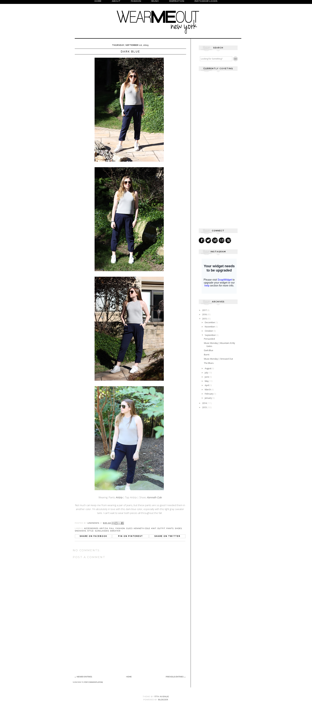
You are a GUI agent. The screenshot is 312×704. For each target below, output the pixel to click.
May (207, 381)
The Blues (209, 363)
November (210, 326)
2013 (204, 407)
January (208, 397)
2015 (204, 318)
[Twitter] (208, 240)
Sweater (115, 531)
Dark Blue (208, 350)
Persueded (209, 338)
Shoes (178, 528)
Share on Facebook (93, 536)
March (208, 389)
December (210, 322)
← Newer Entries (83, 677)
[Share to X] (119, 523)
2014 (204, 403)
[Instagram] (215, 240)
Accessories (91, 528)
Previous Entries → (176, 677)
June (207, 376)
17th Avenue (161, 696)
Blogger (163, 699)
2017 (204, 310)
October (209, 330)
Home (129, 677)
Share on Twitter (167, 536)
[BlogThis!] (116, 523)
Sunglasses (102, 531)
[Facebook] (201, 240)
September (210, 335)
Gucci (129, 528)
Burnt (206, 354)
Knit (153, 528)
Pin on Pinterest (130, 536)
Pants (170, 528)
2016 (204, 314)
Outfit (161, 528)
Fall (111, 528)
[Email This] (113, 523)
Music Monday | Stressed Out (218, 358)
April (207, 385)
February (209, 393)
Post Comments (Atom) (93, 682)
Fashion (120, 528)
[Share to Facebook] (122, 523)
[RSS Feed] (228, 240)
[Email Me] (221, 240)
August (208, 368)
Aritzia (103, 528)
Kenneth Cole (154, 497)
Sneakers (80, 531)
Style (90, 531)
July (206, 372)
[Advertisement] (97, 652)
